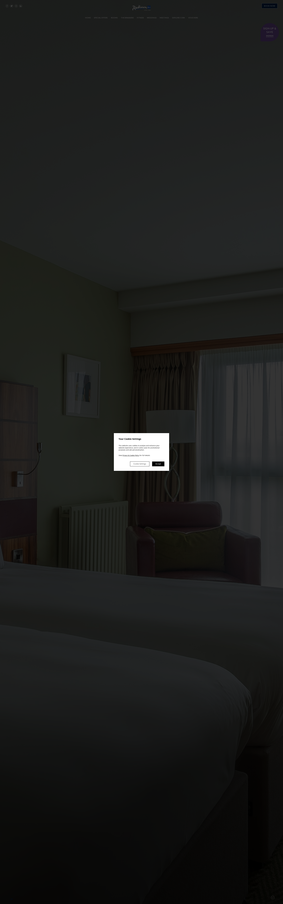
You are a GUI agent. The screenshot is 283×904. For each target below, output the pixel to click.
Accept (158, 464)
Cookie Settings (139, 464)
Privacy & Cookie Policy (130, 455)
